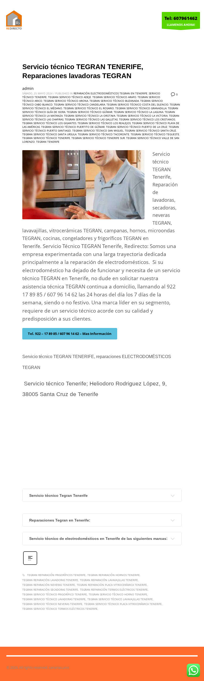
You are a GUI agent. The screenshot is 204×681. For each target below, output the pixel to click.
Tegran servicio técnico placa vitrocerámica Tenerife (123, 604)
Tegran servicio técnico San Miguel (98, 130)
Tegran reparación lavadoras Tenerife (50, 580)
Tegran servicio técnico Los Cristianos (147, 119)
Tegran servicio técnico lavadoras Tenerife (54, 599)
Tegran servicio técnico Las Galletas (91, 119)
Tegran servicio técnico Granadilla (141, 108)
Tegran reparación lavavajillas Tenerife (109, 580)
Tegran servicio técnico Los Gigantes (49, 123)
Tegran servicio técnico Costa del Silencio (137, 104)
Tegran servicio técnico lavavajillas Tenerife (120, 599)
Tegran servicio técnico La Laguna (138, 112)
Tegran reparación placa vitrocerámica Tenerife (112, 585)
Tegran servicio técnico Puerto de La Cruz (136, 127)
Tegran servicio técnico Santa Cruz (150, 130)
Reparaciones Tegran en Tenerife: (59, 520)
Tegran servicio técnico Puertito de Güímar (73, 127)
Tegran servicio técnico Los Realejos (104, 123)
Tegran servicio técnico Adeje (69, 97)
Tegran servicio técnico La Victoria (142, 115)
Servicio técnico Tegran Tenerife (58, 495)
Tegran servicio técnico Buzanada (114, 101)
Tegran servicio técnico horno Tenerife (118, 594)
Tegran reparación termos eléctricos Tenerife (114, 589)
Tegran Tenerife (48, 142)
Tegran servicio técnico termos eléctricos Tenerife (59, 609)
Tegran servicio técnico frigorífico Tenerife (54, 594)
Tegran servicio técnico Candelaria (79, 104)
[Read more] (30, 564)
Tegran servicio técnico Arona (66, 101)
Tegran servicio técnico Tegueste (155, 134)
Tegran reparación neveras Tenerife (48, 585)
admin (28, 88)
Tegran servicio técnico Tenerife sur (98, 138)
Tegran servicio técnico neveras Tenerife (52, 604)
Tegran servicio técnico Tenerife (46, 138)
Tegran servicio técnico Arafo (114, 97)
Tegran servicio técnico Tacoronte (103, 134)
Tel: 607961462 (180, 18)
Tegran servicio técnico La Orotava (89, 115)
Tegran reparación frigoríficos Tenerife (56, 575)
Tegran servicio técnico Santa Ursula (49, 134)
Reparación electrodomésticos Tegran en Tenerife (110, 93)
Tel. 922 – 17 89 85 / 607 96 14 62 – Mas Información (70, 333)
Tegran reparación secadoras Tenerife (50, 589)
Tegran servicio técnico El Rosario (88, 108)
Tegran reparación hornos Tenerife (113, 575)
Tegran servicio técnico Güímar (89, 112)
